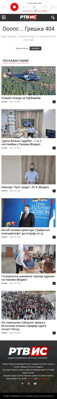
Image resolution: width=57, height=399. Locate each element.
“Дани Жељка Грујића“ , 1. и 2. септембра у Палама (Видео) (21, 142)
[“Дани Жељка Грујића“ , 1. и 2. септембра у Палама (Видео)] (28, 123)
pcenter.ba (49, 396)
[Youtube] (35, 384)
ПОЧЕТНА (35, 48)
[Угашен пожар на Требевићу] (28, 80)
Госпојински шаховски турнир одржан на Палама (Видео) (28, 277)
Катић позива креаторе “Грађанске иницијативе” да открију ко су (25, 231)
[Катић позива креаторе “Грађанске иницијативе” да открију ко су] (28, 212)
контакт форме (44, 378)
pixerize (39, 396)
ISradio (4, 102)
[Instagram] (29, 384)
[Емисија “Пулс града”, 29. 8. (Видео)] (28, 169)
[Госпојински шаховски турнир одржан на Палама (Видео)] (28, 258)
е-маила (30, 378)
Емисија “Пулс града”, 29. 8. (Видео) (25, 187)
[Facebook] (22, 384)
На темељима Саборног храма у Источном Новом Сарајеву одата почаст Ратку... (23, 326)
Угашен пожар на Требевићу (21, 98)
